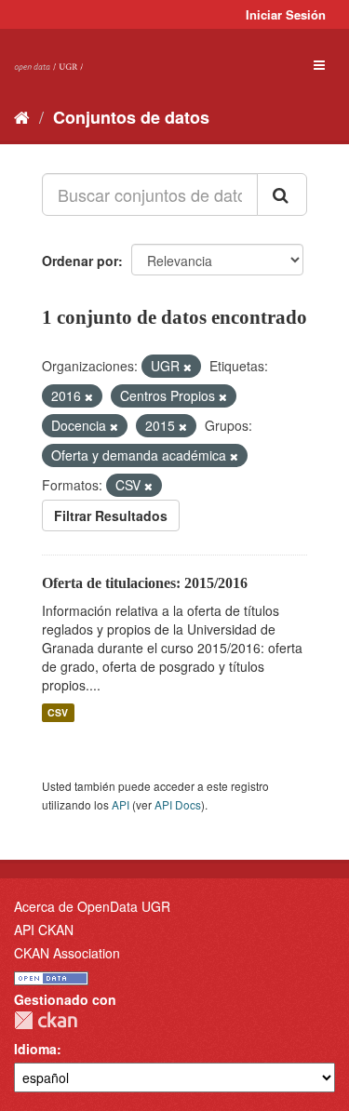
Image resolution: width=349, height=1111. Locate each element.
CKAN (45, 1020)
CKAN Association (67, 953)
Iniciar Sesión (286, 14)
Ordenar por (80, 260)
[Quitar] (187, 366)
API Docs (177, 804)
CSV (57, 712)
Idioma (35, 1048)
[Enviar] (282, 194)
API (120, 804)
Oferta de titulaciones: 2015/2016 (145, 583)
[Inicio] (22, 116)
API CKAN (44, 929)
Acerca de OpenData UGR (92, 906)
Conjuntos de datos (131, 117)
